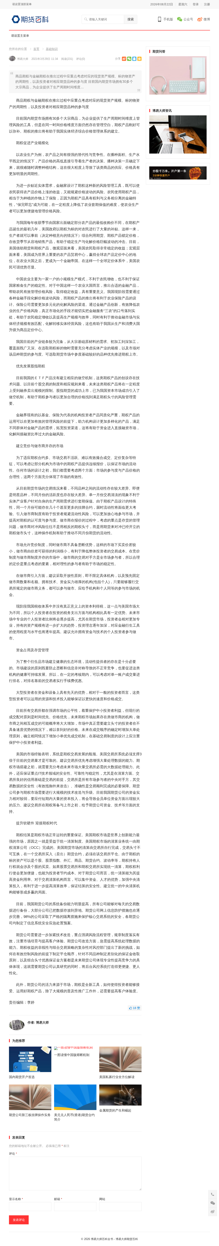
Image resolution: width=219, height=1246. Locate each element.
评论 (13, 1153)
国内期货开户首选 (22, 1077)
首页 (36, 49)
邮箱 (58, 1199)
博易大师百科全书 (102, 1239)
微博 (207, 19)
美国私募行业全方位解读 (117, 1077)
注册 (207, 4)
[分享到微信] (129, 59)
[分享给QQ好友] (134, 59)
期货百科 (132, 1239)
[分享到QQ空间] (139, 59)
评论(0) (80, 58)
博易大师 (22, 58)
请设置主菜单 (20, 35)
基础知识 (52, 49)
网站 (102, 1199)
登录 (196, 4)
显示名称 (16, 1199)
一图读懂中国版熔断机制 (71, 1055)
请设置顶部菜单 (22, 4)
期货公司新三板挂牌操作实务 (30, 1115)
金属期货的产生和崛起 (115, 1110)
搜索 (130, 19)
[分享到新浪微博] (124, 59)
